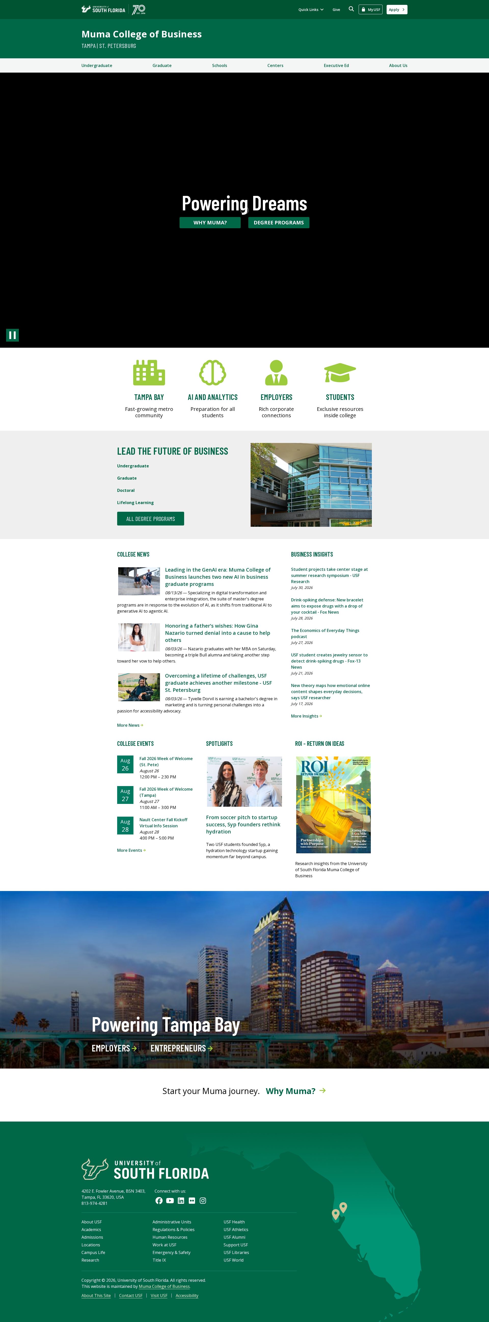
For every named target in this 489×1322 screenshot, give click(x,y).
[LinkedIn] (180, 1200)
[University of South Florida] (145, 1169)
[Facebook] (159, 1200)
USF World (233, 1260)
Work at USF (164, 1245)
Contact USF (130, 1295)
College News (133, 554)
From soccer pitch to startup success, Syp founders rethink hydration (243, 824)
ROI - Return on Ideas (319, 743)
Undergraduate (97, 65)
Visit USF (159, 1295)
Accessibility (187, 1295)
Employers (112, 1047)
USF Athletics (236, 1229)
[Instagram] (202, 1200)
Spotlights (219, 743)
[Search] (351, 9)
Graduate (162, 65)
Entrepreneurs (179, 1047)
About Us (398, 65)
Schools (219, 65)
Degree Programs (279, 222)
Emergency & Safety (172, 1252)
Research (90, 1260)
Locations (91, 1245)
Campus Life (93, 1252)
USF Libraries (236, 1252)
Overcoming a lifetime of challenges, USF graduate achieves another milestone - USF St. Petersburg (218, 682)
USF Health (234, 1222)
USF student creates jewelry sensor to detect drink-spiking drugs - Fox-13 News (329, 661)
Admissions (92, 1237)
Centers (275, 65)
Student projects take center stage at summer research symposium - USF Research (329, 575)
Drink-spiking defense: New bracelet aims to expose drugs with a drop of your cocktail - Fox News (327, 606)
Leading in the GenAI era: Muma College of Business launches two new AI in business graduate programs (218, 576)
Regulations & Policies (174, 1229)
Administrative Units (172, 1222)
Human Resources (170, 1237)
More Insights (305, 716)
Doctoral (126, 490)
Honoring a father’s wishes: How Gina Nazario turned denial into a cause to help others (217, 632)
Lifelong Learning (135, 502)
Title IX (159, 1260)
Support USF (236, 1245)
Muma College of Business (142, 34)
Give (336, 9)
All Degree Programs (150, 518)
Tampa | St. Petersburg (109, 45)
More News (129, 725)
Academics (91, 1229)
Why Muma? (210, 222)
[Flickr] (191, 1200)
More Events (130, 850)
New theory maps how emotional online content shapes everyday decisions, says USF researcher (330, 691)
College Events (135, 743)
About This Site (96, 1295)
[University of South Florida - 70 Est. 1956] (113, 9)
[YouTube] (170, 1200)
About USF (92, 1222)
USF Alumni (234, 1237)
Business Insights (312, 554)
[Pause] (12, 335)
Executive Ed (336, 65)
